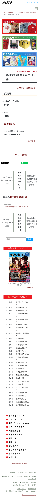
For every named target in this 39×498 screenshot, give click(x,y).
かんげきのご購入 (16, 427)
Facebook (33, 491)
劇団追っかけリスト (8, 476)
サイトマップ (32, 479)
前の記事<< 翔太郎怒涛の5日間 (7, 180)
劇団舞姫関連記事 (18, 197)
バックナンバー (15, 419)
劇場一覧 (13, 442)
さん (21, 307)
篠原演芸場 (30, 88)
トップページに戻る (19, 155)
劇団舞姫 (20, 88)
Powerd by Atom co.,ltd (29, 495)
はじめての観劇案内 (17, 450)
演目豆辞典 (14, 446)
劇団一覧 (13, 438)
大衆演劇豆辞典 (15, 435)
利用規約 (33, 482)
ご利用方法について (19, 485)
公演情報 (31, 141)
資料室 (34, 476)
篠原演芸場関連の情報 (19, 221)
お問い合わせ (15, 457)
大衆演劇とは (15, 431)
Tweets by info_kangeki (19, 463)
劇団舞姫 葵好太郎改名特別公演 (16, 206)
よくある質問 (15, 454)
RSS (26, 491)
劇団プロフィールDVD (19, 423)
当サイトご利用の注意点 (20, 482)
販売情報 (12, 472)
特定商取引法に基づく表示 (14, 491)
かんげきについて (32, 2)
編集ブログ (32, 472)
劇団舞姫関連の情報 (19, 179)
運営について (32, 488)
